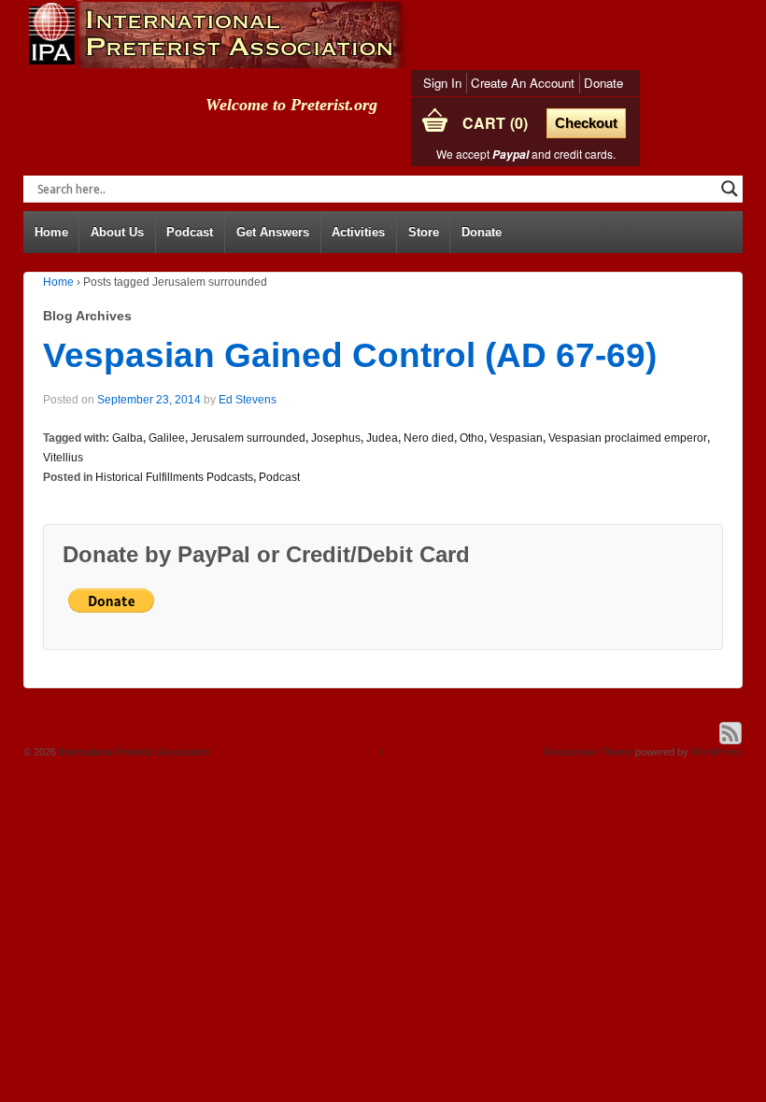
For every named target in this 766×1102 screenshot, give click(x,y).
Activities (358, 232)
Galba (127, 438)
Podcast (189, 232)
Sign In (442, 83)
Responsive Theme (588, 751)
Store (423, 232)
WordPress (717, 751)
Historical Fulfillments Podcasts (174, 477)
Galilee (167, 438)
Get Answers (272, 232)
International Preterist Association (132, 751)
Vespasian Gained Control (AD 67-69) (350, 355)
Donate (603, 83)
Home (51, 232)
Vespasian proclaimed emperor (627, 438)
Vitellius (63, 457)
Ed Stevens (248, 399)
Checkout (586, 123)
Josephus (336, 438)
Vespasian (516, 438)
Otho (472, 438)
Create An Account (522, 83)
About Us (117, 232)
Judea (382, 438)
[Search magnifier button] (729, 189)
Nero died (429, 438)
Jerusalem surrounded (248, 438)
